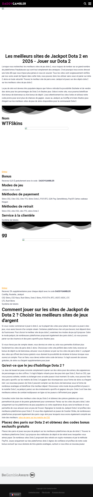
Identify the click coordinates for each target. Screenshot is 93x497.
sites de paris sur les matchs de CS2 (34, 417)
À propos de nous (58, 492)
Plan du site (46, 492)
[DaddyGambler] (14, 3)
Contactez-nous (33, 492)
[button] (4, 172)
